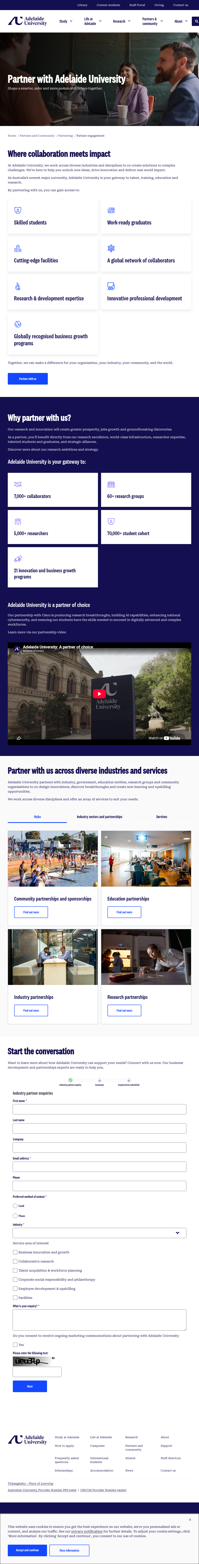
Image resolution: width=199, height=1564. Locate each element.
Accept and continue (27, 1550)
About (165, 1437)
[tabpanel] (99, 927)
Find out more (31, 912)
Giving (159, 5)
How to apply (64, 1445)
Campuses (97, 1445)
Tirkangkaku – (30, 1483)
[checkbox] (99, 1252)
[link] (70, 1080)
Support (166, 1445)
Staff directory (171, 1458)
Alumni (130, 1458)
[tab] (37, 817)
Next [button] (30, 1386)
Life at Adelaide (101, 1437)
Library (82, 5)
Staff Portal (137, 5)
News (129, 1470)
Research (131, 1437)
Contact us (180, 5)
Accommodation (101, 1470)
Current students (108, 5)
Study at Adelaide (67, 1437)
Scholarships (64, 1470)
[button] (190, 1520)
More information (69, 1550)
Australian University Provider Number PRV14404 (42, 1490)
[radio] (99, 1206)
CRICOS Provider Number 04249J (103, 1490)
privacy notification (87, 1531)
